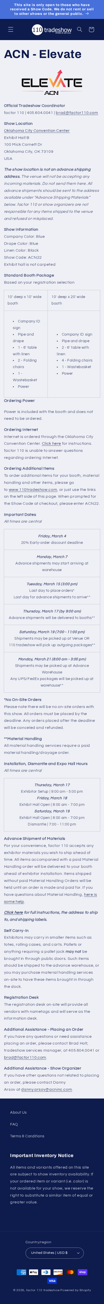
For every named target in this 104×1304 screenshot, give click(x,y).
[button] (10, 29)
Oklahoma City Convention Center (37, 131)
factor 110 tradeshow (43, 1290)
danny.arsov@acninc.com (46, 1089)
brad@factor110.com (77, 113)
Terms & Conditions (27, 1136)
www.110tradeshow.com (33, 490)
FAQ (14, 1124)
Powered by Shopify (75, 1290)
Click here (51, 443)
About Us (18, 1112)
